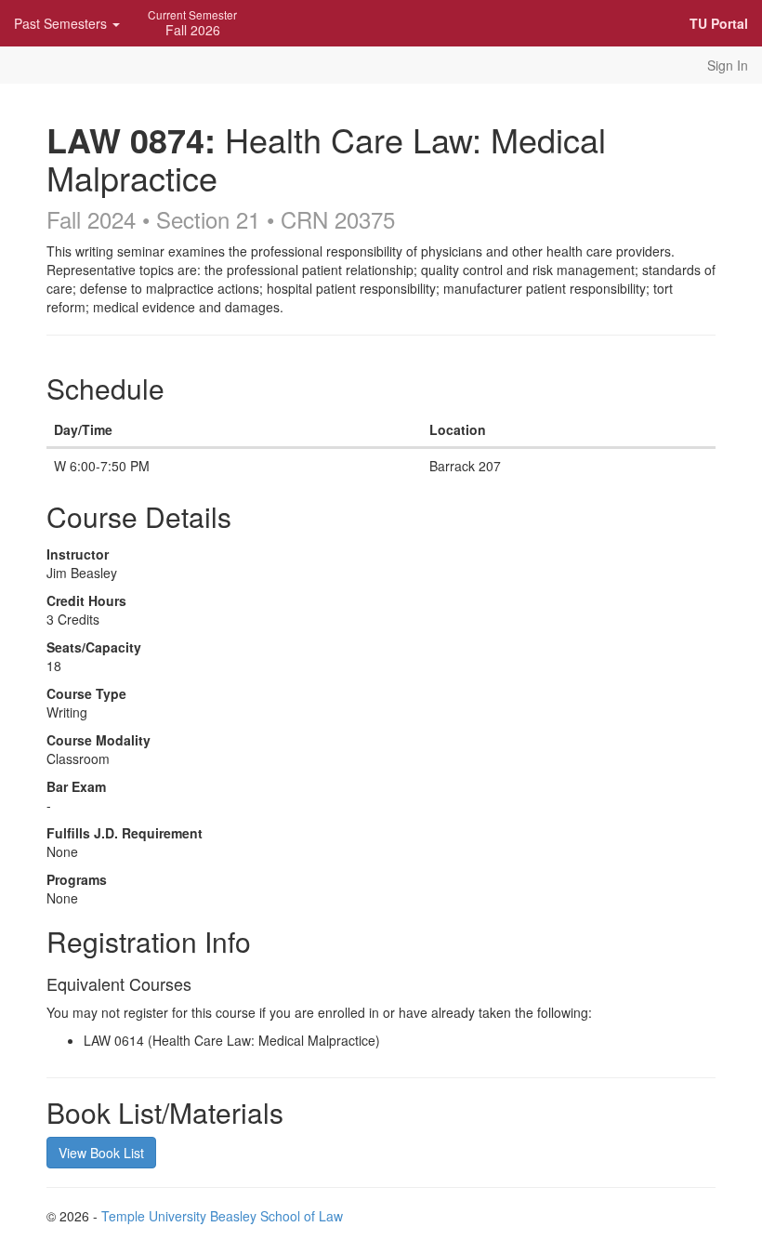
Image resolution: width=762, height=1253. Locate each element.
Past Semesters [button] (62, 23)
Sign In (727, 65)
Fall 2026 (192, 23)
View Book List (101, 1152)
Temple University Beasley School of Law (222, 1216)
